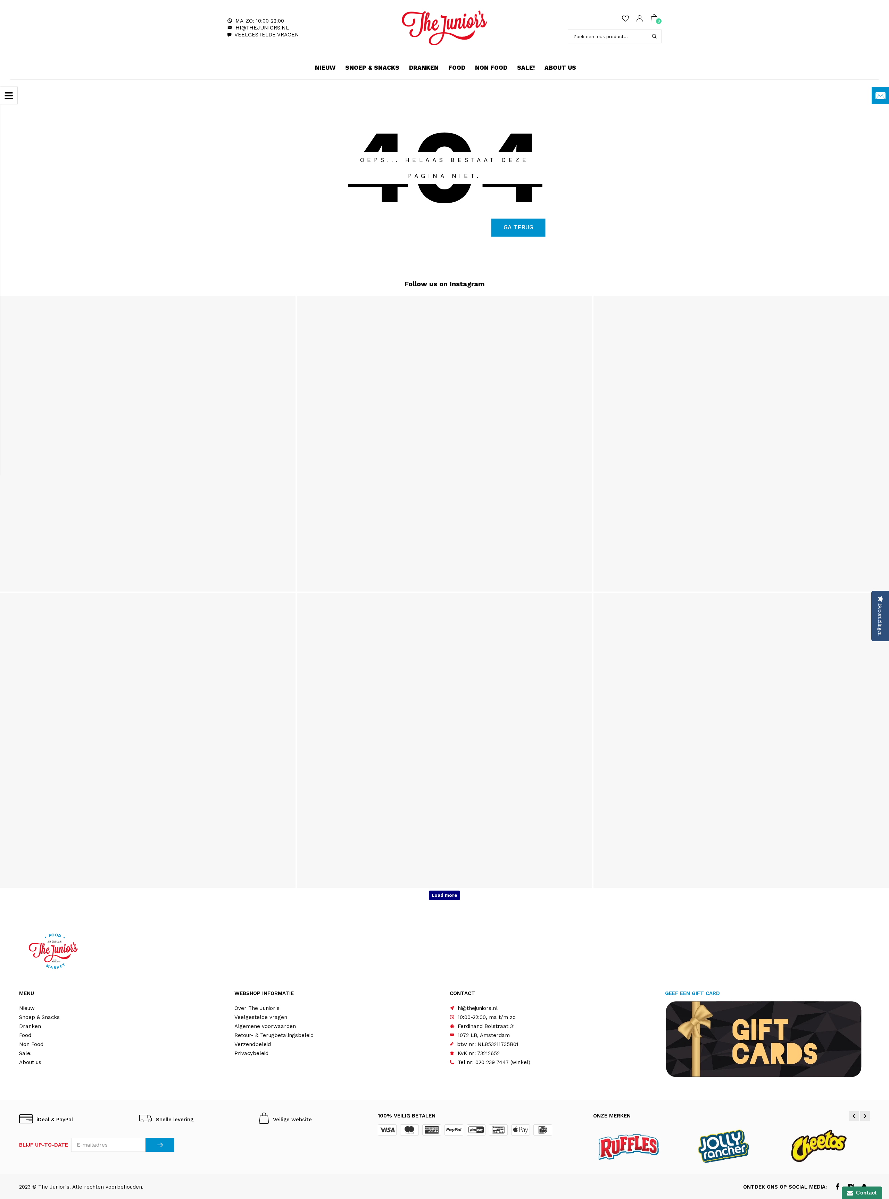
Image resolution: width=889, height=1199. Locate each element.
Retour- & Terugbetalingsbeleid (274, 1035)
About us (560, 67)
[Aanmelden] (160, 1145)
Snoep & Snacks (372, 67)
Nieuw (325, 67)
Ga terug (518, 227)
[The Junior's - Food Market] (444, 27)
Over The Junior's (257, 1008)
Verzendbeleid (252, 1044)
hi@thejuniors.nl (262, 28)
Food (456, 67)
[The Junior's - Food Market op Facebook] (838, 1187)
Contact (865, 1193)
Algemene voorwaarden (265, 1026)
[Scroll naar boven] (870, 1130)
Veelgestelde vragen (266, 35)
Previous (854, 1116)
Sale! (526, 67)
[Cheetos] (826, 1145)
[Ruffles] (637, 1145)
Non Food (491, 67)
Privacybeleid (251, 1053)
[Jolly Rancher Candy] (732, 1145)
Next (865, 1116)
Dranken (424, 67)
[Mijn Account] (639, 19)
